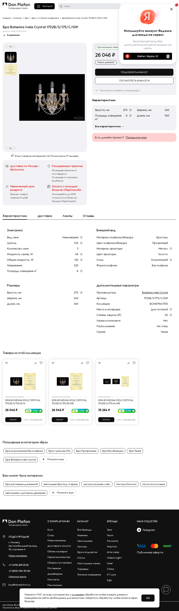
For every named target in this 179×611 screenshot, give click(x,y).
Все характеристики (108, 126)
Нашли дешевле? (105, 62)
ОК (148, 598)
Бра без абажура (112, 450)
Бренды (112, 521)
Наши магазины (18, 555)
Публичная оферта (150, 552)
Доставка (45, 216)
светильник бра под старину (60, 484)
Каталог (47, 6)
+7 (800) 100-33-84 (19, 570)
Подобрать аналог (134, 72)
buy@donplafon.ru (19, 584)
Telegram (148, 530)
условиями (77, 594)
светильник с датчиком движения (25, 492)
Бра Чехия (135, 450)
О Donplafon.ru (58, 521)
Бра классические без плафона (24, 450)
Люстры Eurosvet (126, 484)
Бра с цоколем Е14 (59, 450)
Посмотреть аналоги (134, 80)
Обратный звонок (17, 576)
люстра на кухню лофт (96, 484)
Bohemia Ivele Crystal (155, 292)
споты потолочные (153, 484)
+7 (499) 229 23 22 (18, 564)
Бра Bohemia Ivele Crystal (20, 459)
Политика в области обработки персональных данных (30, 607)
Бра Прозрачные (86, 450)
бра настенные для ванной (21, 484)
